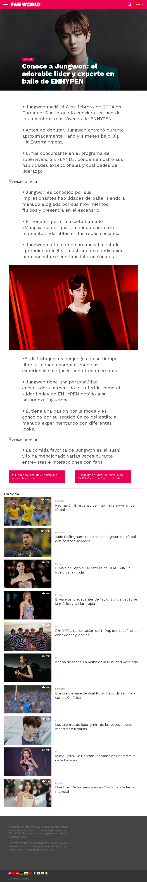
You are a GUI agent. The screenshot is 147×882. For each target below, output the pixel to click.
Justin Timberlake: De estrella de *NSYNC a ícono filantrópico (100, 476)
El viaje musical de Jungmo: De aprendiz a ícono (34, 476)
